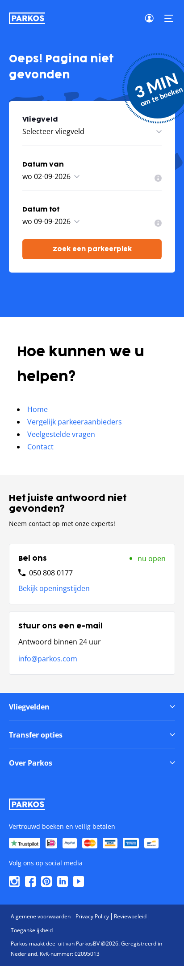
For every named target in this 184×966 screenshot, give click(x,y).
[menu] (158, 178)
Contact (40, 447)
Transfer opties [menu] (36, 735)
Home (37, 409)
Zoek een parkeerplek (92, 249)
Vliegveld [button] (40, 119)
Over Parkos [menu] (30, 763)
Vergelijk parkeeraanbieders (74, 422)
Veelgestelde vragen (61, 434)
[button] (169, 18)
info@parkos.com (47, 659)
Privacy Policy (92, 916)
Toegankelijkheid (32, 930)
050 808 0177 (51, 573)
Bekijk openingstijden (54, 588)
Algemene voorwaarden (41, 916)
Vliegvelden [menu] (29, 707)
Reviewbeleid (130, 916)
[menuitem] (158, 178)
